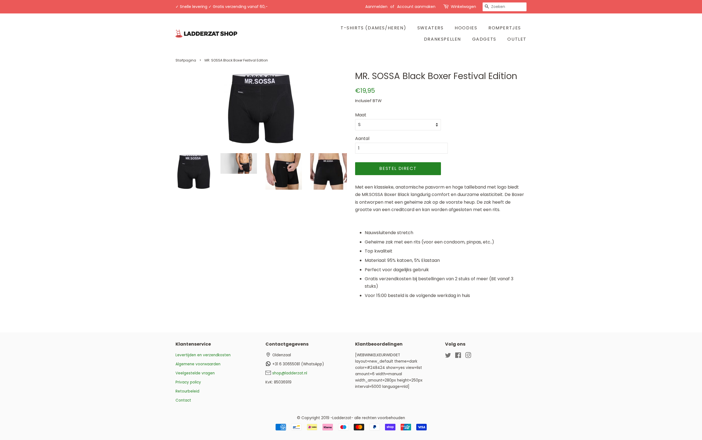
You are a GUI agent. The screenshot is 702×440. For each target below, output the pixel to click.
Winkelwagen (463, 6)
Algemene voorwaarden (198, 364)
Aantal (362, 138)
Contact (183, 400)
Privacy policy (188, 382)
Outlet (516, 39)
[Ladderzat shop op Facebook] (458, 356)
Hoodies (466, 28)
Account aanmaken (416, 6)
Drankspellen (442, 39)
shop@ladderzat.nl (289, 373)
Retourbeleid (187, 391)
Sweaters (430, 28)
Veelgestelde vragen (195, 373)
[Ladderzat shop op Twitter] (448, 356)
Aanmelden (376, 6)
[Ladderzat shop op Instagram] (468, 356)
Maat (360, 115)
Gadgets (484, 39)
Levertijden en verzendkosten (203, 355)
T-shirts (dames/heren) (373, 28)
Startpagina (186, 60)
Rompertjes (504, 28)
